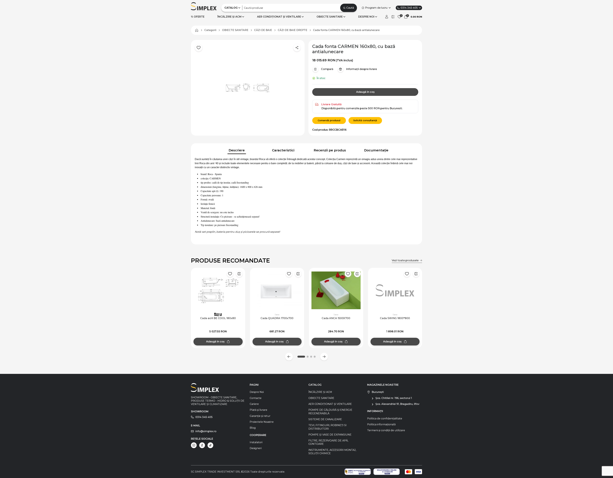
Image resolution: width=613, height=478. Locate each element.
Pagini (254, 384)
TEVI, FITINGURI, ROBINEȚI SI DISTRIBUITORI (327, 427)
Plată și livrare (258, 409)
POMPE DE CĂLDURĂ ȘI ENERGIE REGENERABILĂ (330, 411)
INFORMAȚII (375, 411)
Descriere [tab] (237, 150)
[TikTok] (210, 445)
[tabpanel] (306, 197)
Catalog (315, 384)
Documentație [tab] (376, 150)
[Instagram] (194, 445)
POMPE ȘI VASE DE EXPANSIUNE (330, 434)
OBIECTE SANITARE (330, 16)
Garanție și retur (260, 415)
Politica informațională (381, 424)
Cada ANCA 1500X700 (336, 318)
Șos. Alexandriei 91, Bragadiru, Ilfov (397, 403)
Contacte (255, 398)
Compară (327, 69)
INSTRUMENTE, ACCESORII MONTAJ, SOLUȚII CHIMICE (332, 451)
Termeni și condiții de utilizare (386, 430)
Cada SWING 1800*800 (395, 318)
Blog (253, 427)
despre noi (366, 16)
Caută (350, 7)
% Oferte (197, 16)
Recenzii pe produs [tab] (330, 150)
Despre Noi (257, 392)
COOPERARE (258, 435)
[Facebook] (202, 445)
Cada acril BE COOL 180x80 (218, 318)
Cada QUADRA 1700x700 (277, 318)
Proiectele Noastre (262, 421)
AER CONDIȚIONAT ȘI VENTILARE (279, 16)
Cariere (254, 403)
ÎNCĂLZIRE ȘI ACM (229, 16)
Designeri (256, 448)
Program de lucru (376, 7)
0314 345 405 (409, 7)
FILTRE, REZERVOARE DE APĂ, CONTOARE (328, 442)
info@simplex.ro (205, 431)
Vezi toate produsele (405, 260)
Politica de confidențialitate (384, 418)
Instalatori (256, 442)
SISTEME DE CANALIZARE (325, 419)
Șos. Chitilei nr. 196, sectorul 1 (393, 398)
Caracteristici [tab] (283, 150)
